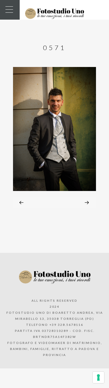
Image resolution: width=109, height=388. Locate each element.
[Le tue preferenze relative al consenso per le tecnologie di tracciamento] (98, 377)
